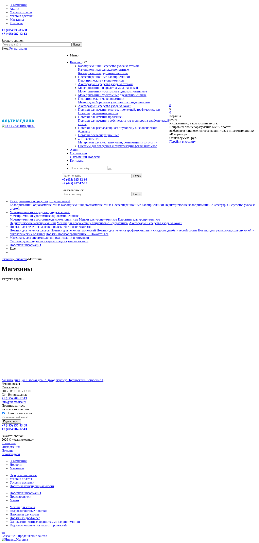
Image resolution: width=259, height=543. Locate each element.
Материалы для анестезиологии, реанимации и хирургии (117, 142)
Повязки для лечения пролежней (100, 117)
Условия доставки (22, 482)
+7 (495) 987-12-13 (14, 398)
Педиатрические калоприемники (101, 80)
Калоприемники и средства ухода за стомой (108, 66)
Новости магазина (19, 413)
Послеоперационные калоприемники (104, 76)
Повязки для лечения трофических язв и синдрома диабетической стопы (147, 230)
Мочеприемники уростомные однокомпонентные (112, 91)
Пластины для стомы (24, 514)
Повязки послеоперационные (98, 135)
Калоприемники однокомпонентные (103, 69)
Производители (20, 496)
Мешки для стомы (22, 507)
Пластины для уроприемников (139, 219)
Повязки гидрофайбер (25, 518)
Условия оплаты (21, 478)
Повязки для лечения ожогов (98, 113)
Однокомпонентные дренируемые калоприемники (45, 521)
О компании (78, 157)
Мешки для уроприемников (98, 219)
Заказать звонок (73, 190)
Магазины (17, 468)
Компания (9, 443)
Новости (94, 157)
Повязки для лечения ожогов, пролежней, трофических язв (119, 109)
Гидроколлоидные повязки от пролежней (38, 525)
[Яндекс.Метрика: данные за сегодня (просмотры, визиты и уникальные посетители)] (15, 539)
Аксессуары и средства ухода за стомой (105, 84)
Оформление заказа (23, 475)
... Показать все (88, 138)
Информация (11, 447)
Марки (14, 500)
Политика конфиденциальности (32, 486)
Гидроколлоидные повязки (28, 510)
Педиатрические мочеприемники (101, 98)
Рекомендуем (11, 454)
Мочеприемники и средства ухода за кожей (108, 87)
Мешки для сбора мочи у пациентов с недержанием (114, 102)
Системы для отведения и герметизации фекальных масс (117, 146)
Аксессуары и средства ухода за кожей (104, 106)
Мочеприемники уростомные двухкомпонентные (112, 95)
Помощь (7, 450)
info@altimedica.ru (14, 402)
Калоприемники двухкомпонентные (103, 73)
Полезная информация (25, 245)
